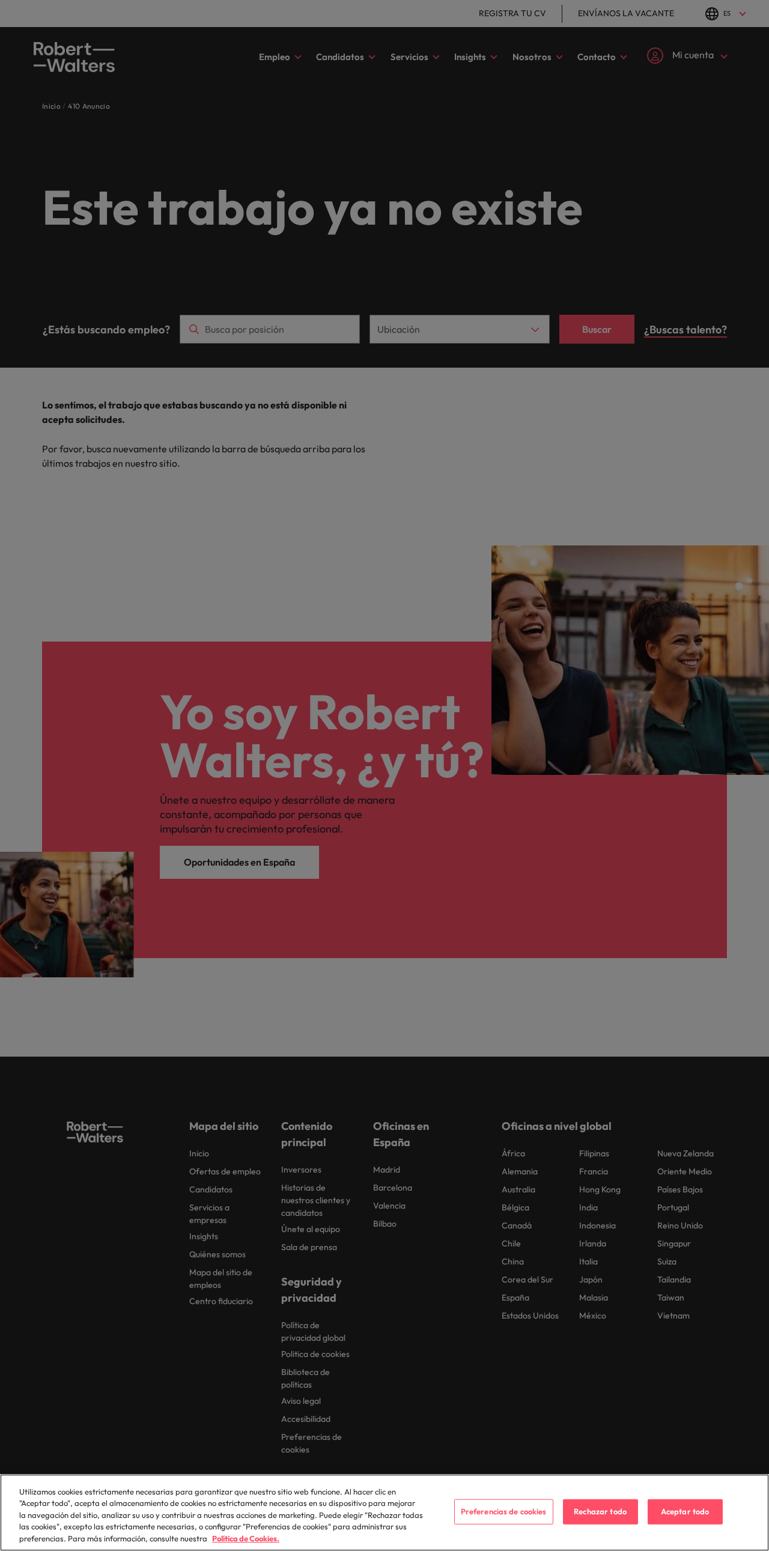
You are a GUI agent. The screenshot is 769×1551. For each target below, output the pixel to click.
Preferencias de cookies (504, 1511)
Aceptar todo (685, 1511)
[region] (384, 1512)
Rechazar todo (600, 1511)
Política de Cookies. (245, 1538)
